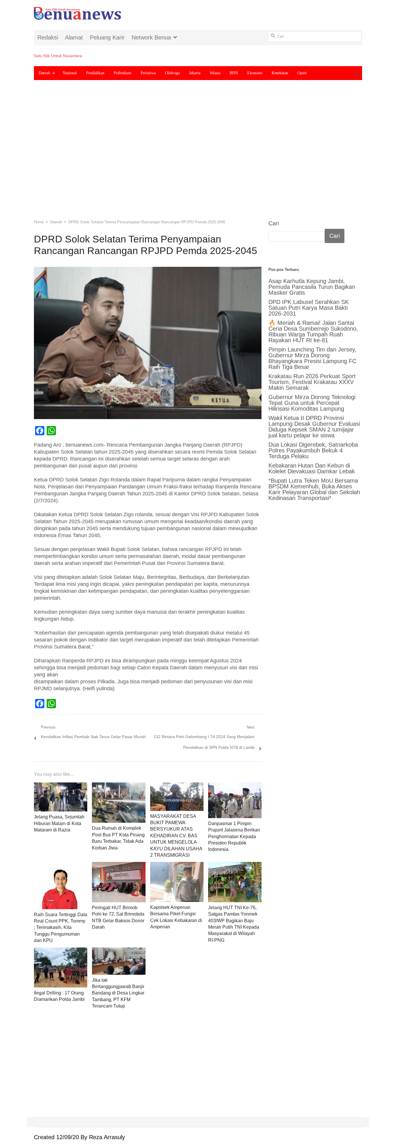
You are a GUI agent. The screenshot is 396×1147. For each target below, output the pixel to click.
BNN (234, 73)
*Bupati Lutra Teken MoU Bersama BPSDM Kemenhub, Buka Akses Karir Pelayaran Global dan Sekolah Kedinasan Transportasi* (314, 489)
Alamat (74, 37)
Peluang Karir (107, 37)
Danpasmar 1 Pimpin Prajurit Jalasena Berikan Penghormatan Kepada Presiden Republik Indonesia (234, 836)
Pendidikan (95, 73)
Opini (302, 73)
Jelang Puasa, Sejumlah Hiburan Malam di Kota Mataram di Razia (59, 823)
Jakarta (194, 73)
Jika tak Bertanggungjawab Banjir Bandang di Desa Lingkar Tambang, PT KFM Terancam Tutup (118, 993)
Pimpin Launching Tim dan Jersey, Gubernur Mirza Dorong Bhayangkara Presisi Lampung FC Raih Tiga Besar (312, 358)
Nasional (70, 73)
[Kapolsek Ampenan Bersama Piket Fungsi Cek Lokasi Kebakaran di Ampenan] (177, 882)
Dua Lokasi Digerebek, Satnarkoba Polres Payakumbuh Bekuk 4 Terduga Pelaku (313, 450)
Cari (273, 223)
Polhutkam (122, 73)
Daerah (44, 73)
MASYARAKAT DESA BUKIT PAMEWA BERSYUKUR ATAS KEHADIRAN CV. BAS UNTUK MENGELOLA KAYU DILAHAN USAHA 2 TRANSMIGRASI (176, 836)
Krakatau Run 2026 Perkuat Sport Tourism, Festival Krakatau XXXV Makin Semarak (312, 382)
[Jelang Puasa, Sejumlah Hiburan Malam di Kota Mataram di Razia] (60, 796)
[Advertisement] (198, 154)
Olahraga (172, 73)
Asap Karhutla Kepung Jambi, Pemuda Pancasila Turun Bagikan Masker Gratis (311, 287)
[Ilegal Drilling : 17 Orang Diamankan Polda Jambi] (60, 967)
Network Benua (151, 37)
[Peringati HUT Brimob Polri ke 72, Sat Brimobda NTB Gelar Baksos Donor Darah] (118, 882)
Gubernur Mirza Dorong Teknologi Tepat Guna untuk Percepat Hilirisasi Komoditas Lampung (311, 403)
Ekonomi (254, 73)
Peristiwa (148, 73)
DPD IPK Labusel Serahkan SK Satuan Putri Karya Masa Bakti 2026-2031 (308, 308)
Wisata (215, 73)
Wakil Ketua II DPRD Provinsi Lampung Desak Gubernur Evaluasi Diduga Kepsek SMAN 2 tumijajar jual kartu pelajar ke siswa (314, 426)
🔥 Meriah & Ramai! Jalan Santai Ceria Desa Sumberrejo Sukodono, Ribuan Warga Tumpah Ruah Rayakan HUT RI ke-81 (313, 331)
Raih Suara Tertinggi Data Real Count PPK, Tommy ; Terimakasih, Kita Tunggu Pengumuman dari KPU (60, 927)
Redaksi (47, 37)
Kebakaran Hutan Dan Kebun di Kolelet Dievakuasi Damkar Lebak (311, 468)
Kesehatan (280, 73)
